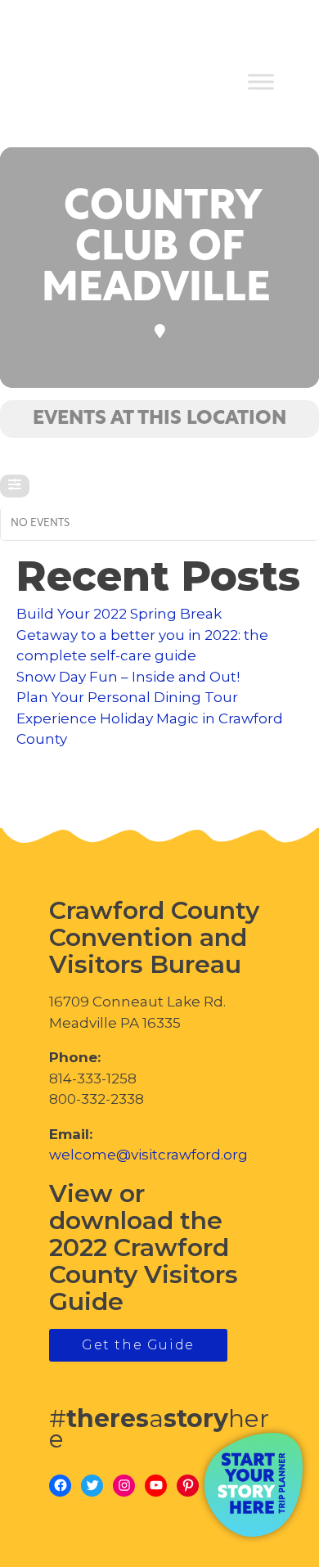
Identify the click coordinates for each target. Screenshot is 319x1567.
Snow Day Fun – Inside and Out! (128, 677)
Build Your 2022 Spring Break (119, 614)
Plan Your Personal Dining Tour (127, 697)
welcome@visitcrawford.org (148, 1154)
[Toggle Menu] (261, 82)
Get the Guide (138, 1345)
